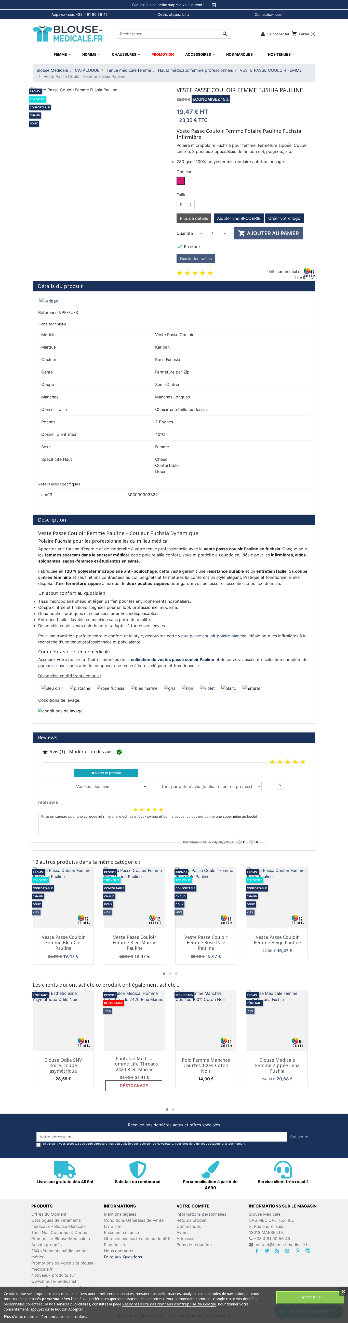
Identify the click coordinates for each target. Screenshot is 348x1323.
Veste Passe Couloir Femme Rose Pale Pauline (205, 942)
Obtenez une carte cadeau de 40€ (137, 1238)
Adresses (185, 1238)
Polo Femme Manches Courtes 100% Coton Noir (206, 1065)
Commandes (189, 1226)
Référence (48, 312)
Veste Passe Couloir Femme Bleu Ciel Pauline (63, 942)
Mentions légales (120, 1214)
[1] (180, 273)
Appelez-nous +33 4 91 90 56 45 (79, 14)
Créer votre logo (284, 218)
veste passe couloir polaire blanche (212, 635)
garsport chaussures (58, 665)
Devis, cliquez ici (174, 14)
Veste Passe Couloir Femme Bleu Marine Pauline (135, 942)
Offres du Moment (48, 1214)
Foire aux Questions (123, 1256)
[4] (202, 273)
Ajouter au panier (268, 233)
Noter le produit (106, 773)
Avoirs (183, 1232)
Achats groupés (46, 1244)
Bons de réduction (194, 1244)
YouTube (287, 1251)
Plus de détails (194, 218)
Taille (181, 194)
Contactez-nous (268, 14)
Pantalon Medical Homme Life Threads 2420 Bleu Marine (134, 1063)
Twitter (267, 1251)
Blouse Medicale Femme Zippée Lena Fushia (277, 1065)
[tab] (174, 5)
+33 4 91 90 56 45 (271, 1238)
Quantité (185, 233)
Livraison (112, 1226)
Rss (277, 1251)
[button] (164, 973)
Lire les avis (306, 277)
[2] (187, 273)
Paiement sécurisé (121, 1232)
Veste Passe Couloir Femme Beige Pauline (277, 940)
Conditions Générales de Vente (134, 1220)
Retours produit (192, 1220)
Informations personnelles (201, 1214)
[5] (210, 273)
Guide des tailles (196, 258)
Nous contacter (119, 1250)
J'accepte (310, 1298)
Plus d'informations (21, 1316)
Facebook (257, 1251)
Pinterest (298, 1251)
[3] (195, 273)
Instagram (308, 1251)
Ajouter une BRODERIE (238, 218)
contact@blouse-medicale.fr (282, 1244)
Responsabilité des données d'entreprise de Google (169, 1303)
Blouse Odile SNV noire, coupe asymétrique (63, 1065)
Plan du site (115, 1244)
